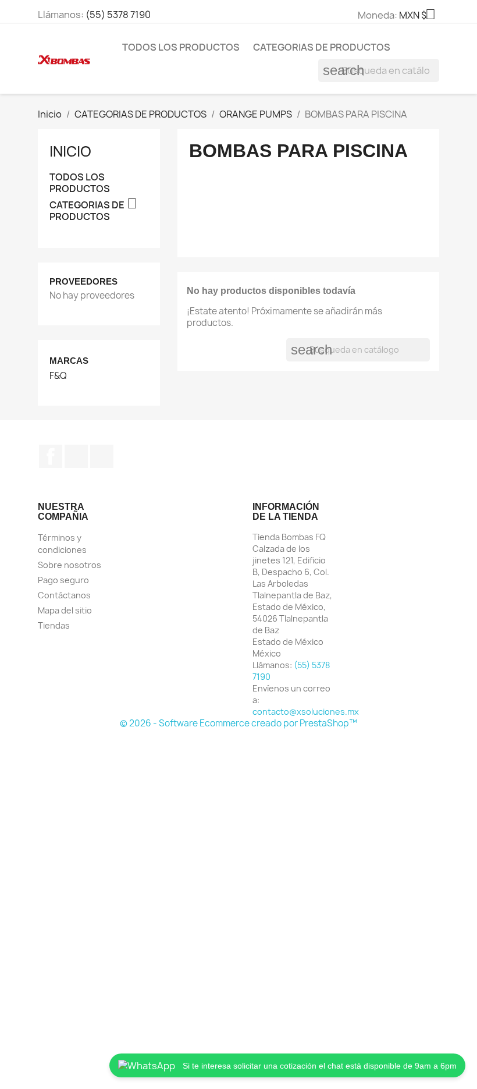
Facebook (50, 456)
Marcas (68, 361)
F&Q (58, 376)
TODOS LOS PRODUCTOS (181, 47)
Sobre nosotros (69, 564)
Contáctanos (64, 595)
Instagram (76, 456)
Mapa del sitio (65, 610)
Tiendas (54, 625)
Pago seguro (63, 580)
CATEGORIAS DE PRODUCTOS (321, 47)
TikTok (101, 456)
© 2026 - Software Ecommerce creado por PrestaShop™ (238, 723)
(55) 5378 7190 (118, 14)
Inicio (70, 151)
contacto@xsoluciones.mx (305, 711)
